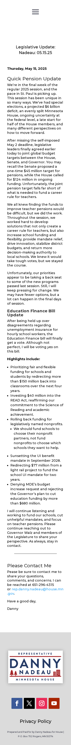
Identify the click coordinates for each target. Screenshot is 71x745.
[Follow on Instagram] (41, 703)
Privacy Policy (35, 721)
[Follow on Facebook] (16, 703)
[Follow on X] (29, 703)
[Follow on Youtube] (54, 703)
